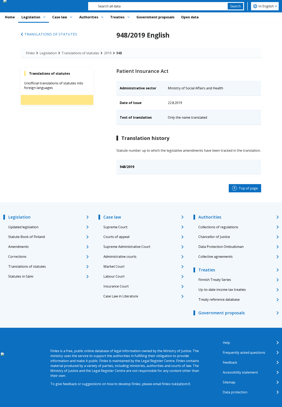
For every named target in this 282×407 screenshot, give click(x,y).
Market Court (113, 266)
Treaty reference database (219, 299)
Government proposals (155, 17)
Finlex (30, 53)
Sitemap (229, 382)
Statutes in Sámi (20, 276)
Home (10, 17)
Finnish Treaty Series (214, 279)
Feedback (230, 362)
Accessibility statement (240, 372)
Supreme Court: (115, 227)
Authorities (88, 17)
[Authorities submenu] (102, 17)
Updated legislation (23, 227)
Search (235, 6)
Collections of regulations (218, 227)
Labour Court (113, 276)
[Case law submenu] (71, 17)
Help (226, 342)
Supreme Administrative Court (126, 246)
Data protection (235, 392)
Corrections (17, 256)
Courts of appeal (116, 236)
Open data (190, 17)
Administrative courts (119, 256)
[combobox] (158, 6)
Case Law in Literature (120, 296)
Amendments (18, 246)
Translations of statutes (50, 34)
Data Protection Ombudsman (221, 246)
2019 (107, 53)
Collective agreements (215, 256)
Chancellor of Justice (214, 236)
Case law (59, 17)
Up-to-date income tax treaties (222, 289)
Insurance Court (116, 286)
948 (119, 53)
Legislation (30, 17)
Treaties (117, 17)
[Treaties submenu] (128, 17)
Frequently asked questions (244, 352)
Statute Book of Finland (26, 236)
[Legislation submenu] (44, 17)
